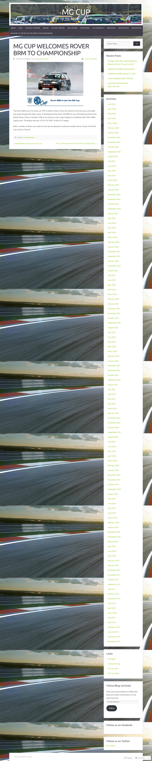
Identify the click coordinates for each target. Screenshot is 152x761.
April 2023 (112, 290)
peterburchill (44, 59)
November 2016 (114, 599)
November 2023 (114, 256)
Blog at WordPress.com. (23, 757)
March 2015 (112, 613)
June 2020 (112, 446)
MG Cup (76, 12)
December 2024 (114, 195)
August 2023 (113, 271)
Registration (123, 28)
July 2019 (111, 499)
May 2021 (112, 399)
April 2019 (112, 513)
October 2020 (113, 427)
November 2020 (114, 423)
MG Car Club (113, 669)
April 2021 (112, 404)
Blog (21, 28)
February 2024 (113, 242)
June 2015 (112, 603)
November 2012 (114, 641)
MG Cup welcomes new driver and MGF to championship (75, 143)
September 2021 (114, 380)
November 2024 (114, 199)
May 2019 (112, 508)
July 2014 (111, 618)
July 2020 (111, 442)
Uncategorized (29, 137)
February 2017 (113, 594)
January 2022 (113, 361)
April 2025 (112, 176)
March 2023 (112, 294)
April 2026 (112, 118)
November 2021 (114, 370)
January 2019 (113, 527)
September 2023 (114, 266)
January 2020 (113, 470)
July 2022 (111, 332)
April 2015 (112, 608)
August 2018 (113, 542)
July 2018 (111, 546)
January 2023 (113, 304)
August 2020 (113, 437)
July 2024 (111, 218)
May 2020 (112, 451)
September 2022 (114, 323)
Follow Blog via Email (118, 685)
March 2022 (112, 351)
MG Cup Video (113, 673)
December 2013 (114, 627)
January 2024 (113, 247)
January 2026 (113, 133)
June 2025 (112, 166)
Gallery (46, 28)
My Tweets (110, 746)
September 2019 (114, 489)
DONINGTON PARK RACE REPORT (121, 69)
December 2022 (114, 309)
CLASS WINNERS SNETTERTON (120, 79)
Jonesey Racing (114, 664)
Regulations (136, 28)
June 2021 (112, 394)
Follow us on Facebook (119, 725)
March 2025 (112, 180)
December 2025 (114, 137)
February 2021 (113, 413)
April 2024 (112, 233)
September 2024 (114, 209)
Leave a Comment (91, 59)
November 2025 (114, 142)
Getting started (58, 28)
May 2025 (112, 171)
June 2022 (112, 337)
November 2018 (114, 537)
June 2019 (112, 504)
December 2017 (114, 570)
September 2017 (114, 584)
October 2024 (113, 204)
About (13, 28)
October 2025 (113, 147)
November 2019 (114, 480)
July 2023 (111, 275)
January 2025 (113, 190)
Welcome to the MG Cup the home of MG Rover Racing (32, 33)
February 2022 (113, 356)
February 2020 (113, 465)
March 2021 (112, 408)
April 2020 (112, 456)
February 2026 (113, 128)
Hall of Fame (72, 28)
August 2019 (113, 494)
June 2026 (112, 109)
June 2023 (112, 280)
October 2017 (113, 580)
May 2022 (112, 342)
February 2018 (113, 561)
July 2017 (111, 589)
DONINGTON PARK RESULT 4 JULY (121, 74)
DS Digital (112, 659)
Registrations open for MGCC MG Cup (28, 143)
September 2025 (114, 152)
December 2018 (114, 532)
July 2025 (111, 161)
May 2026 (112, 114)
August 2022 (113, 328)
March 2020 (112, 461)
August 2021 (113, 385)
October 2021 (113, 375)
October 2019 (113, 484)
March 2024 (112, 237)
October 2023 (113, 261)
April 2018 (112, 556)
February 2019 (113, 523)
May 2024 (112, 228)
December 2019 (114, 475)
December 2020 (114, 418)
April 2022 (112, 347)
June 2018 (112, 551)
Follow (111, 708)
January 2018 (113, 565)
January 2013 (113, 632)
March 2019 (112, 518)
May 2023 (112, 285)
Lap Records (85, 28)
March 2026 (112, 123)
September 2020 (114, 432)
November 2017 (114, 575)
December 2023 (114, 252)
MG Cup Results (98, 28)
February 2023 (113, 299)
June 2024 (112, 223)
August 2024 (113, 214)
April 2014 (112, 622)
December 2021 (114, 366)
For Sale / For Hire (32, 28)
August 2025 (113, 156)
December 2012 (114, 637)
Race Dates (111, 28)
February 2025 (113, 185)
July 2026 (111, 104)
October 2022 (113, 318)
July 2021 (111, 389)
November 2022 (114, 313)
